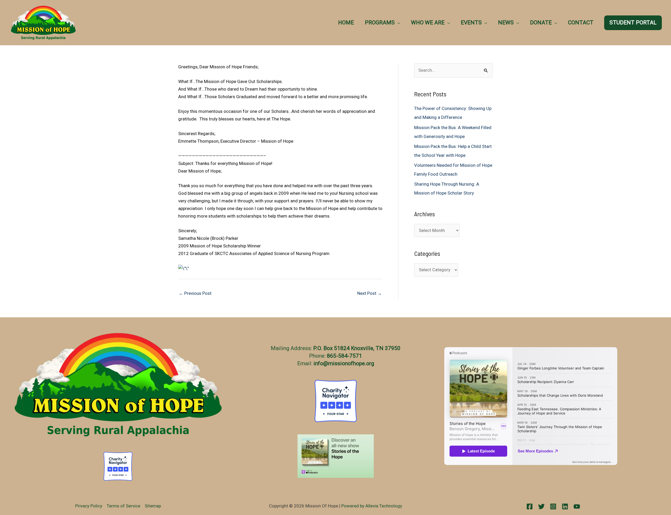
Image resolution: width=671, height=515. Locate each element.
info (318, 363)
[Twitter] (541, 506)
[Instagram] (553, 506)
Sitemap (153, 505)
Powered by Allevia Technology (371, 505)
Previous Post (195, 293)
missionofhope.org (351, 363)
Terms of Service (123, 505)
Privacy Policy (88, 505)
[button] (397, 22)
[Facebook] (529, 506)
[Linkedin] (565, 506)
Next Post (369, 293)
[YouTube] (576, 506)
